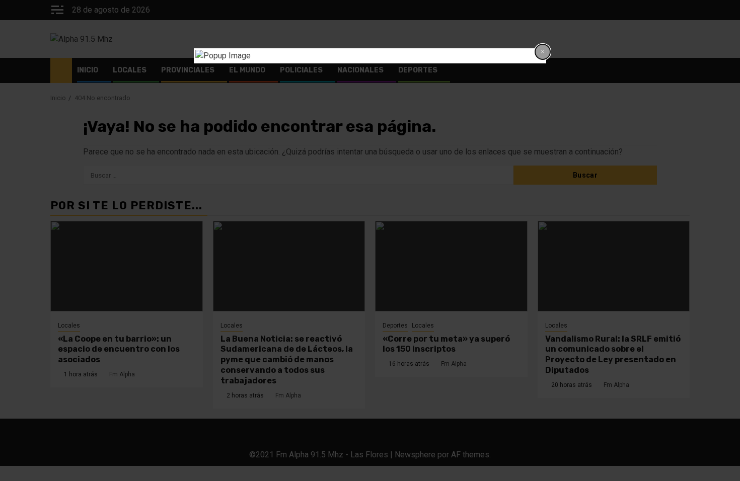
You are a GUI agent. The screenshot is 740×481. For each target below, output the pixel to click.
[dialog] (370, 55)
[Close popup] (542, 51)
